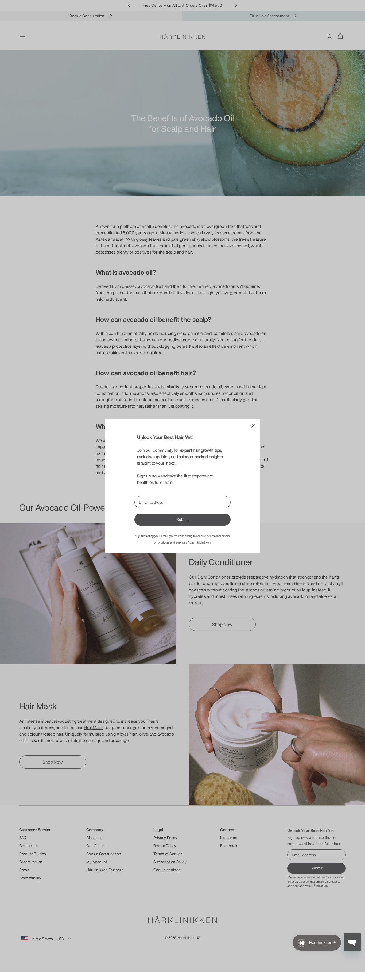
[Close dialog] (253, 425)
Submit (183, 519)
